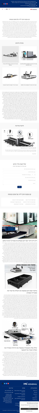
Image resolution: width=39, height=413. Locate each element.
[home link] (24, 9)
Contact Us (34, 399)
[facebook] (5, 3)
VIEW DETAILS (28, 54)
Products (35, 394)
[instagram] (4, 3)
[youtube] (7, 3)
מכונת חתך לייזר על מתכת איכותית (30, 204)
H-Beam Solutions (21, 396)
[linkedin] (4, 383)
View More (34, 153)
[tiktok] (2, 3)
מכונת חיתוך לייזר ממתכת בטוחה (18, 204)
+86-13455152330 (32, 6)
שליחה (19, 186)
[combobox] (34, 175)
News (36, 396)
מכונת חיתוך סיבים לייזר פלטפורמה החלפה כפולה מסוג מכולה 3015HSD (28, 64)
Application (34, 397)
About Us (35, 390)
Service (35, 392)
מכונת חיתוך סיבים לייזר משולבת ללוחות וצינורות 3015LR (10, 64)
